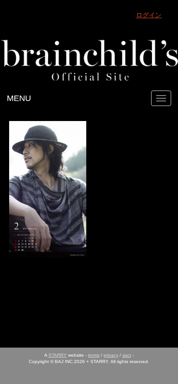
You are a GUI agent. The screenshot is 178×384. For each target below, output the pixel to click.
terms (93, 355)
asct (126, 355)
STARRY (57, 355)
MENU (19, 98)
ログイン (149, 15)
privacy (111, 355)
